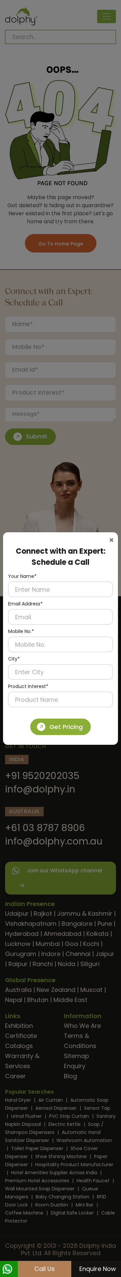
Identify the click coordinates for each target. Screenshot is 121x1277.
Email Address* (25, 603)
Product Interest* (28, 686)
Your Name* (22, 576)
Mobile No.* (21, 631)
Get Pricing (66, 727)
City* (14, 658)
